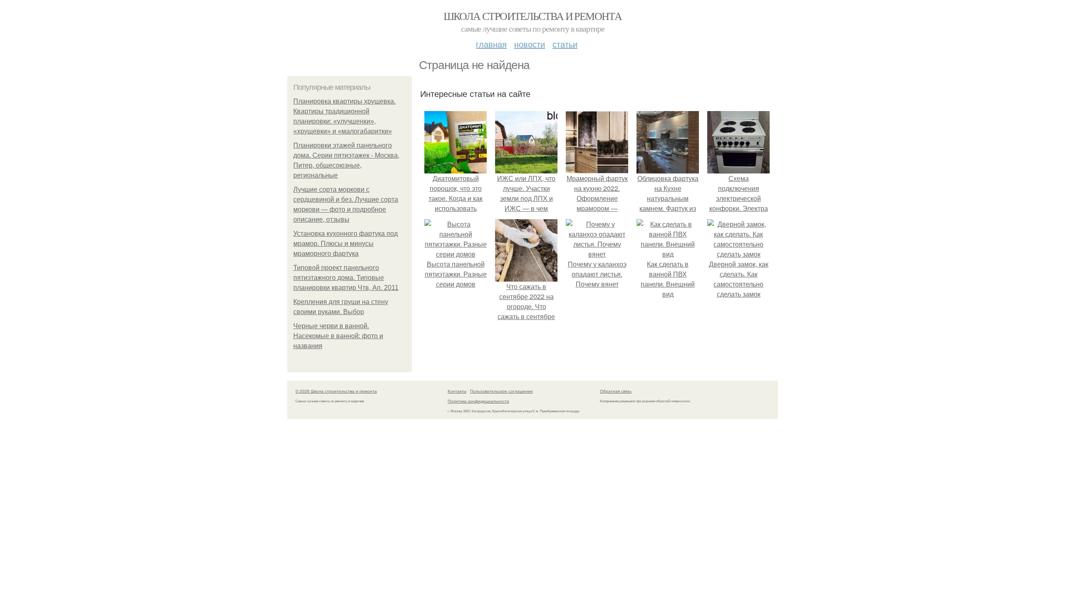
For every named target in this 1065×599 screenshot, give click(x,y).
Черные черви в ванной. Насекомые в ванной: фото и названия (338, 335)
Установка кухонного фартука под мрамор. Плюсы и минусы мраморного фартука (345, 243)
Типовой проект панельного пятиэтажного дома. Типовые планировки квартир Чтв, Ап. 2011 (346, 277)
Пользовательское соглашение (501, 391)
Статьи (564, 44)
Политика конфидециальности (478, 401)
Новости (529, 44)
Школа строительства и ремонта (532, 16)
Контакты (457, 391)
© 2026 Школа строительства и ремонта (336, 391)
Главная (491, 44)
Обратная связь (616, 391)
